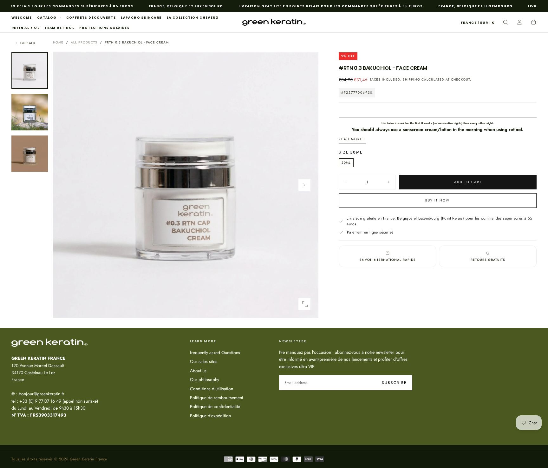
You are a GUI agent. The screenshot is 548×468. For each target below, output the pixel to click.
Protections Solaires (104, 27)
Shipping (411, 79)
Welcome (21, 17)
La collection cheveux (193, 17)
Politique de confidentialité (215, 406)
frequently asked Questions (215, 352)
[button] (478, 23)
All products (84, 42)
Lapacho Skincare (141, 17)
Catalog (47, 17)
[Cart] (533, 23)
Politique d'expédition (210, 415)
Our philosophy (204, 379)
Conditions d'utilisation (211, 389)
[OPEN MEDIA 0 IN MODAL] (304, 304)
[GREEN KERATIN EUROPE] (49, 342)
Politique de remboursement (216, 397)
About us (198, 370)
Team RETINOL (59, 27)
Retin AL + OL (25, 27)
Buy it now (437, 200)
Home (58, 42)
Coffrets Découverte (91, 17)
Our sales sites (203, 361)
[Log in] (519, 23)
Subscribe (394, 383)
